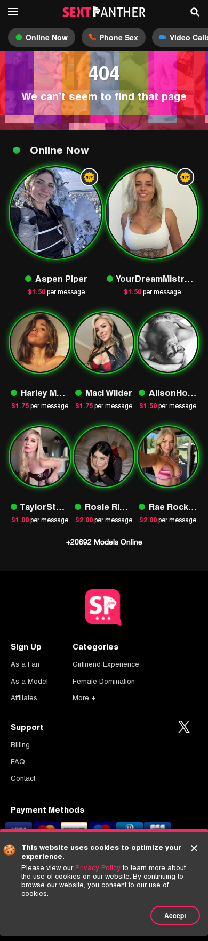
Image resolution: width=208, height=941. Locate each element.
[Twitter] (184, 727)
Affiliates (24, 698)
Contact (23, 778)
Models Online (104, 542)
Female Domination (104, 681)
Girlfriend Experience (106, 664)
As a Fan (25, 664)
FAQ (18, 762)
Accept (175, 915)
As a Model (29, 681)
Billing (20, 745)
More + (84, 698)
